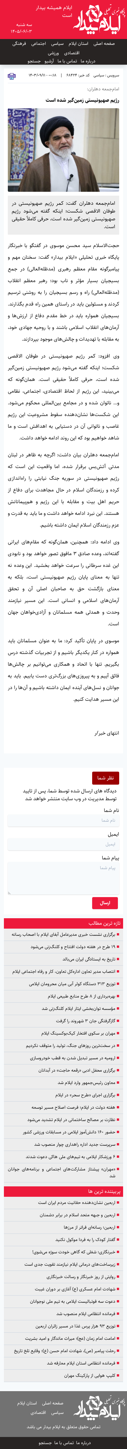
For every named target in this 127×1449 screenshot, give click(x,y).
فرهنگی (19, 43)
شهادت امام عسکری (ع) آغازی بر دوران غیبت (77, 1289)
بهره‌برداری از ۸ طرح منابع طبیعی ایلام (83, 996)
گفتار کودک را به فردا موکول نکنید (86, 1239)
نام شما (111, 810)
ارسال (105, 903)
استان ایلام (78, 43)
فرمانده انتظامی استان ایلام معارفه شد (83, 1363)
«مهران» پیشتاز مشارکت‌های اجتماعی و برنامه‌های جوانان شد (63, 1173)
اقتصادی (71, 53)
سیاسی (57, 43)
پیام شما (110, 858)
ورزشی (53, 53)
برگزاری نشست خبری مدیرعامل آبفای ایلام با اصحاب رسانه (65, 934)
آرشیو (49, 61)
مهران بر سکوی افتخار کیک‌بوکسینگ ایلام (80, 1033)
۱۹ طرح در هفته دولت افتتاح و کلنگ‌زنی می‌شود (75, 947)
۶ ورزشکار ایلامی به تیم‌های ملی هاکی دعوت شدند (72, 1157)
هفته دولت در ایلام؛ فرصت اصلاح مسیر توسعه (75, 1107)
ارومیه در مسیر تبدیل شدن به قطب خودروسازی (74, 1058)
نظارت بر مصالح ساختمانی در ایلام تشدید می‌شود (73, 1119)
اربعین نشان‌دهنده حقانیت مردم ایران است (78, 1202)
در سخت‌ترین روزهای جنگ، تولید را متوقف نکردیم (72, 1045)
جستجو (34, 61)
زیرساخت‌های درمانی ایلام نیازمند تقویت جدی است (71, 1264)
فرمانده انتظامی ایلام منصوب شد (87, 1314)
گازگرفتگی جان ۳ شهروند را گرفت (87, 1021)
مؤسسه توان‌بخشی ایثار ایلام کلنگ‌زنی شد (80, 1008)
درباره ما (88, 61)
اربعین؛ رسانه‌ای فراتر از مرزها (91, 1227)
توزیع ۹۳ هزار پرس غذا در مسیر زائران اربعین (77, 1326)
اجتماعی (38, 43)
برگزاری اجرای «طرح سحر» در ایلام (87, 1095)
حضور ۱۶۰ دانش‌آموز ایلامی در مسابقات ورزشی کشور (71, 1132)
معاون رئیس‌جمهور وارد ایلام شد (88, 1082)
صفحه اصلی (104, 43)
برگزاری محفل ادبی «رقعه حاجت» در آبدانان (78, 1070)
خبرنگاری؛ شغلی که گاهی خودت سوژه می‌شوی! (75, 1252)
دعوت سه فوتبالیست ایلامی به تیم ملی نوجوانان (74, 1301)
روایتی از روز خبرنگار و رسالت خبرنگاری (83, 1276)
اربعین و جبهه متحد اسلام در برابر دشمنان (79, 1215)
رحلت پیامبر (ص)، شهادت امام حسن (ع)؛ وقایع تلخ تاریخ (66, 1351)
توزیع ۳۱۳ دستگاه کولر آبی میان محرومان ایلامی (74, 984)
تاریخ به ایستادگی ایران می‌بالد (91, 959)
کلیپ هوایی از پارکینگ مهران (91, 1375)
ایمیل (113, 834)
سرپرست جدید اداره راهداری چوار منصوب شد (76, 1144)
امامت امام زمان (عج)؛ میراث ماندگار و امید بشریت (72, 1338)
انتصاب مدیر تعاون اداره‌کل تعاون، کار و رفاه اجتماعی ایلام (65, 971)
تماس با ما (67, 61)
